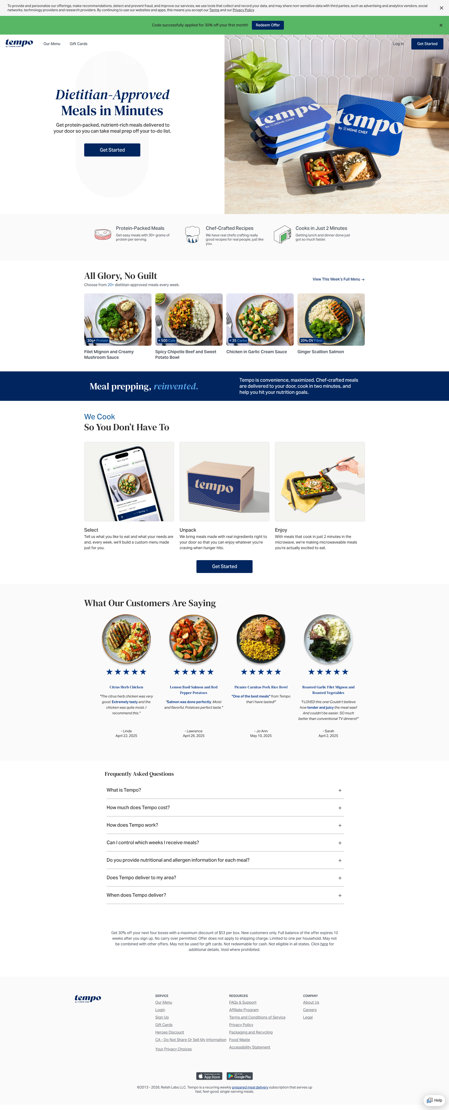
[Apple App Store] (209, 1076)
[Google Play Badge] (240, 1076)
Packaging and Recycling (251, 1032)
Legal (308, 1017)
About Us (311, 1002)
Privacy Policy (243, 10)
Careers (310, 1009)
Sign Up (162, 1017)
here (324, 944)
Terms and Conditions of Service (257, 1017)
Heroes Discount (169, 1032)
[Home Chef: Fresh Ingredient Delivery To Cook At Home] (88, 1000)
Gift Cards (164, 1024)
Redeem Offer (268, 25)
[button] (442, 25)
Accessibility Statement (249, 1047)
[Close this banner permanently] (441, 8)
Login (160, 1009)
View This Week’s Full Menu (337, 279)
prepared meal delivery (250, 1087)
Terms (214, 10)
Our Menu (163, 1002)
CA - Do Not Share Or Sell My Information (190, 1039)
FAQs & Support (243, 1002)
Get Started (427, 43)
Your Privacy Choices (173, 1049)
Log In (398, 43)
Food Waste (239, 1039)
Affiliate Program (244, 1009)
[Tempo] (19, 43)
